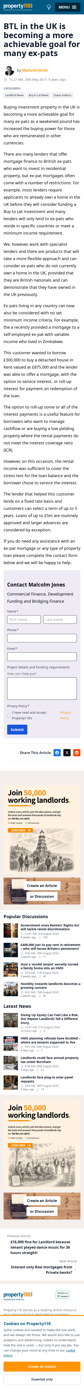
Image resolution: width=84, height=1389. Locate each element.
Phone (13, 630)
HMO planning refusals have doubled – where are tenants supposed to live (50, 1040)
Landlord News (14, 95)
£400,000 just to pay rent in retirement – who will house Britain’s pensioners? (50, 947)
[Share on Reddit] (76, 752)
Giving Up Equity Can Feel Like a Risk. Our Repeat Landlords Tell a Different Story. (50, 1019)
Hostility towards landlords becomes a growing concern (50, 986)
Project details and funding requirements (38, 667)
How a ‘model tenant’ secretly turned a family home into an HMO (49, 966)
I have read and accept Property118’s (41, 715)
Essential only (42, 1379)
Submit (17, 729)
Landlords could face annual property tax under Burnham (50, 1060)
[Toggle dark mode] (48, 7)
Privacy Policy (18, 706)
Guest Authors (62, 95)
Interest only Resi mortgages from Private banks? (41, 1270)
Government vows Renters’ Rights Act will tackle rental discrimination (50, 927)
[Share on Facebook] (57, 752)
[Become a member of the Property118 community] (42, 829)
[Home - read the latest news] (24, 7)
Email (12, 648)
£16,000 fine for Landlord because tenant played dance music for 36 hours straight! (40, 1247)
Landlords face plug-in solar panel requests (47, 1079)
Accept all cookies (42, 1366)
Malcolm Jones (35, 70)
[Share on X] (67, 752)
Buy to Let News (39, 95)
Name (12, 611)
